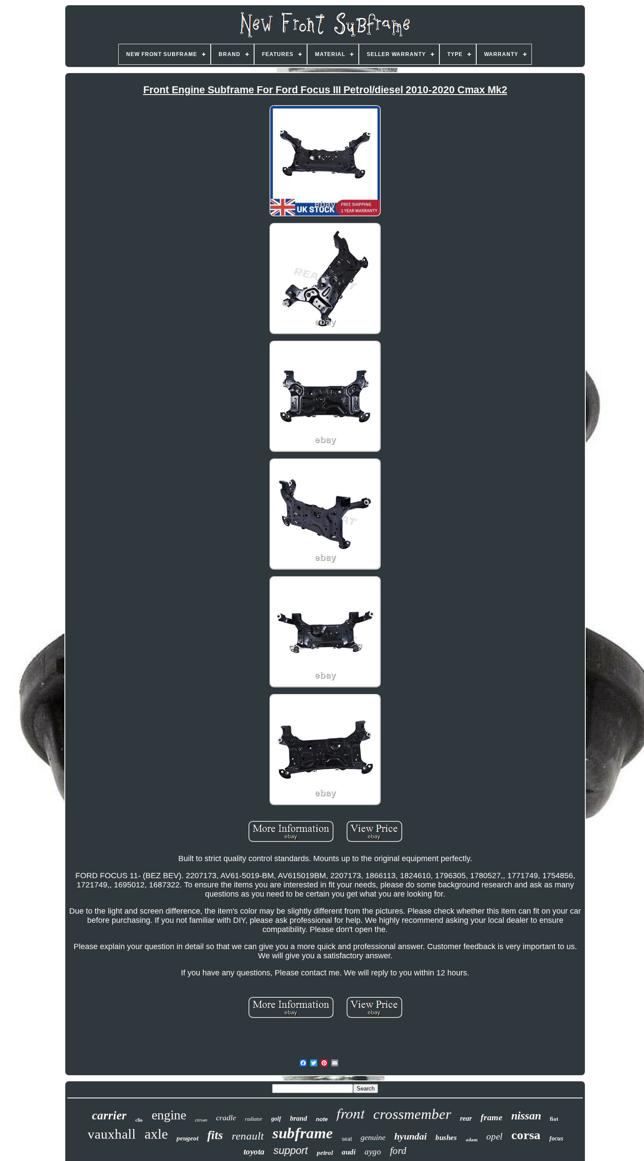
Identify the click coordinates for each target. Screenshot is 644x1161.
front (350, 1112)
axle (156, 1134)
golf (276, 1118)
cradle (226, 1117)
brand (298, 1118)
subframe (302, 1133)
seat (347, 1139)
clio (139, 1119)
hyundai (410, 1136)
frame (491, 1117)
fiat (554, 1118)
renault (248, 1136)
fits (215, 1135)
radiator (253, 1119)
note (322, 1119)
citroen (201, 1120)
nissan (526, 1115)
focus (556, 1138)
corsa (526, 1135)
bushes (446, 1137)
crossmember (412, 1114)
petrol (325, 1152)
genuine (373, 1137)
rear (466, 1118)
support (290, 1150)
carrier (109, 1115)
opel (494, 1136)
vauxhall (112, 1134)
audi (349, 1152)
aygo (372, 1151)
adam (472, 1139)
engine (169, 1115)
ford (398, 1150)
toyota (254, 1151)
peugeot (187, 1138)
